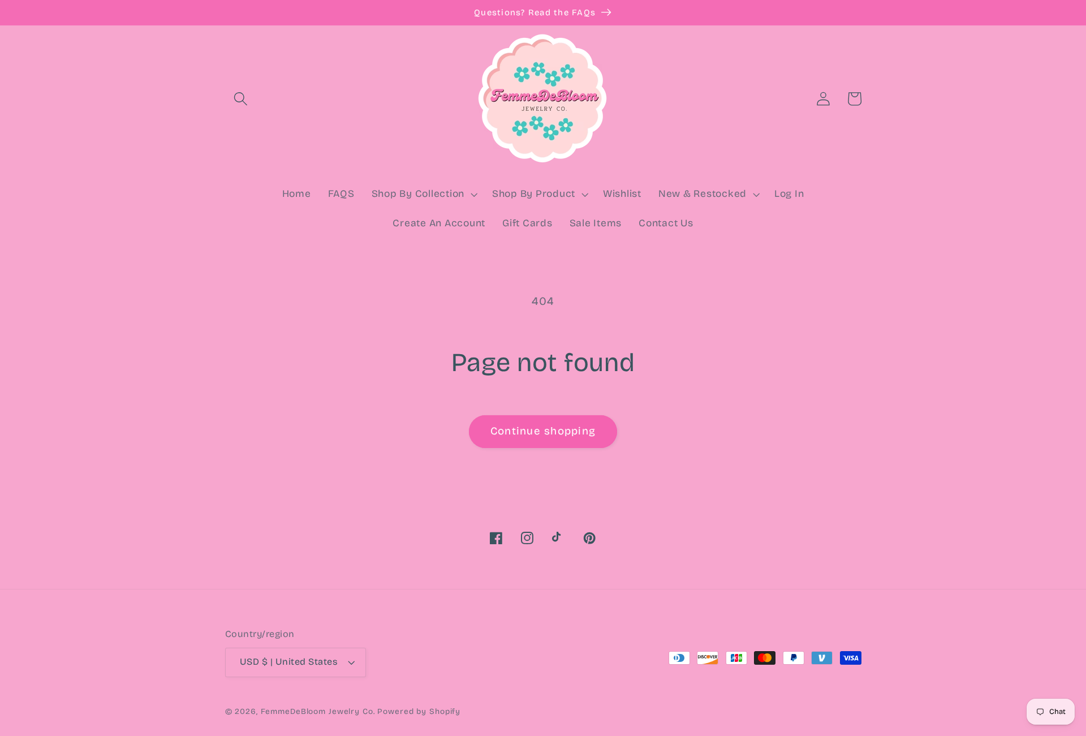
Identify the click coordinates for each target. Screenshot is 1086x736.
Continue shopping (543, 431)
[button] (240, 98)
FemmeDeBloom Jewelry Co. (319, 711)
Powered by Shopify (418, 711)
